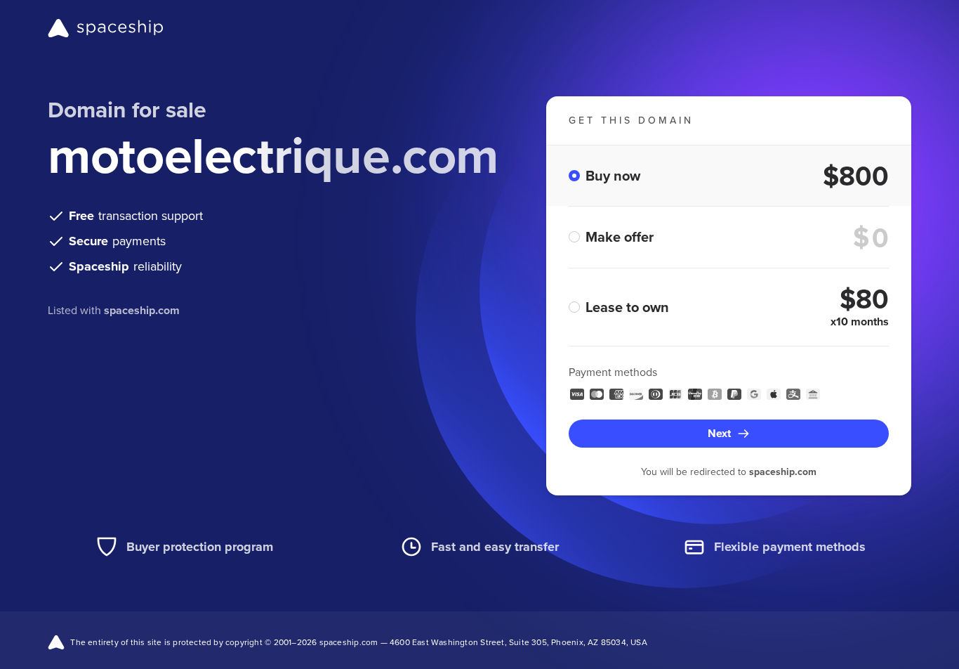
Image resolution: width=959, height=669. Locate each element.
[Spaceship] (106, 28)
